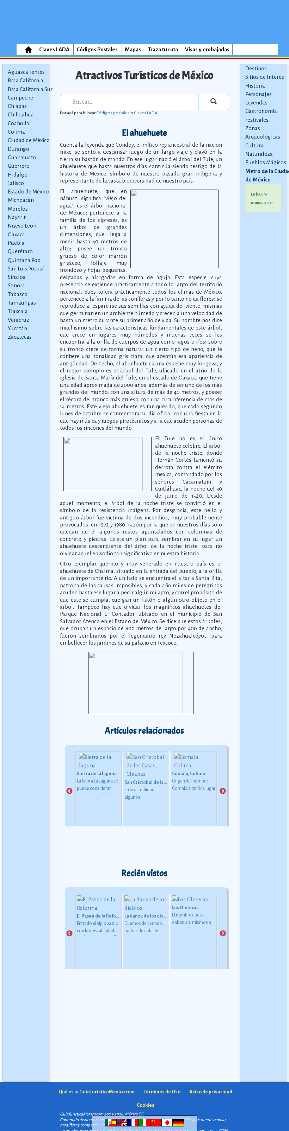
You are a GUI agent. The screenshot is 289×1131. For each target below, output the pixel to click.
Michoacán (21, 200)
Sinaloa (17, 277)
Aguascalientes (26, 72)
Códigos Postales (97, 49)
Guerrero (19, 166)
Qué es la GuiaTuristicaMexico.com (97, 1091)
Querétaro (20, 251)
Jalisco (16, 183)
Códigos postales (113, 112)
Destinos (256, 68)
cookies (268, 202)
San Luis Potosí (25, 268)
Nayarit (17, 217)
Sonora (16, 285)
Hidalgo (17, 175)
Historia (255, 86)
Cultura (254, 145)
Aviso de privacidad (210, 1091)
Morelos (18, 209)
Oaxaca (16, 234)
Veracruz (18, 320)
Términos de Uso (161, 1091)
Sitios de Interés (264, 77)
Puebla (16, 243)
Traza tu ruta (163, 49)
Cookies (145, 1105)
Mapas (133, 49)
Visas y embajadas (207, 49)
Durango (18, 149)
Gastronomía (261, 111)
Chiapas (17, 106)
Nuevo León (22, 226)
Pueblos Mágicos (265, 162)
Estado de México (28, 191)
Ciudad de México (29, 140)
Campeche (20, 98)
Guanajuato (22, 157)
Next (222, 791)
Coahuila (18, 123)
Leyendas (256, 103)
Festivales (257, 120)
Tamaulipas (22, 303)
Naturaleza (259, 154)
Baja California (25, 80)
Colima (16, 132)
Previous (69, 791)
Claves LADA (54, 49)
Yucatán (17, 328)
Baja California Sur (30, 89)
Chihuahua (21, 114)
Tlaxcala (18, 311)
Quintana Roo (24, 260)
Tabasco (17, 294)
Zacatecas (20, 337)
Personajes (258, 94)
